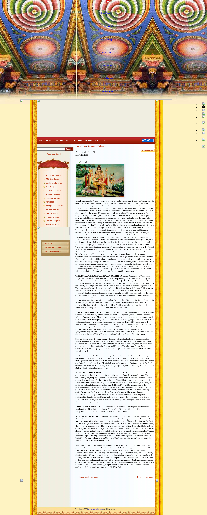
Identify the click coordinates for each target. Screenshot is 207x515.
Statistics (99, 140)
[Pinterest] (202, 117)
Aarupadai (50, 202)
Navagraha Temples (54, 206)
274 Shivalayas (52, 179)
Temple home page (145, 477)
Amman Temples (53, 194)
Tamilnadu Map (52, 225)
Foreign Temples (53, 221)
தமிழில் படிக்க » (147, 150)
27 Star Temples (52, 209)
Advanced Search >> (55, 154)
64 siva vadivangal (53, 247)
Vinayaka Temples (53, 191)
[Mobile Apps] (202, 133)
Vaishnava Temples (54, 183)
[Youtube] (202, 110)
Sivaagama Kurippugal (97, 146)
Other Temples (52, 213)
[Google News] (202, 130)
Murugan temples (53, 198)
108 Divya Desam (53, 175)
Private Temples (52, 217)
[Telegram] (202, 113)
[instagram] (202, 123)
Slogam (48, 243)
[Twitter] (202, 107)
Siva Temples (51, 187)
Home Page (81, 146)
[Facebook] (202, 103)
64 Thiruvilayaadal (53, 251)
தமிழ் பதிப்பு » (147, 140)
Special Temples (63, 140)
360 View (49, 140)
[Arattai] (202, 146)
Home (40, 140)
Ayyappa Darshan (83, 140)
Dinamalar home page (88, 477)
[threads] (202, 140)
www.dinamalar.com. (95, 509)
